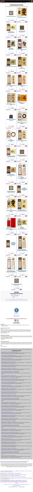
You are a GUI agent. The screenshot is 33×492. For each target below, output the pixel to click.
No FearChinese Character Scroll (22, 68)
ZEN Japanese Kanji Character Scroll (11, 66)
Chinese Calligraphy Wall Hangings (6, 481)
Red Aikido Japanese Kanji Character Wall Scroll (11, 229)
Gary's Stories (17, 476)
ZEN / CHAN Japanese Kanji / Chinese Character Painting (11, 192)
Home (6, 473)
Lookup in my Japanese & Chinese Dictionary (16, 296)
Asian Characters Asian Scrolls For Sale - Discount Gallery (9, 391)
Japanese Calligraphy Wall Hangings (16, 481)
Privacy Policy (12, 484)
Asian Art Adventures (22, 476)
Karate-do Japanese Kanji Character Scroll (11, 86)
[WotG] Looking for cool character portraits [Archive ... (9, 361)
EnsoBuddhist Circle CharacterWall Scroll (11, 140)
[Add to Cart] (15, 21)
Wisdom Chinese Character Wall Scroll (22, 50)
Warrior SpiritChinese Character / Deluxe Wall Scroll (22, 178)
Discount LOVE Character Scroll (22, 17)
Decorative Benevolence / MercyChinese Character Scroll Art (11, 156)
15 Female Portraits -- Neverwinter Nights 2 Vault (8, 355)
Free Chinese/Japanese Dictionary (27, 478)
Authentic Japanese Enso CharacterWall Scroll (22, 123)
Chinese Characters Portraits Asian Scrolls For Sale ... (8, 375)
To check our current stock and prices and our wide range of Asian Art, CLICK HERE (13, 462)
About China (12, 476)
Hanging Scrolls (24, 480)
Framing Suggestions (12, 478)
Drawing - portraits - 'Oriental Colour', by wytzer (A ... (8, 368)
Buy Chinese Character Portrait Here (6, 358)
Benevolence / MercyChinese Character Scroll (11, 32)
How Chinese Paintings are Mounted (21, 474)
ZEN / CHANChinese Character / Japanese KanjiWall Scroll (13, 243)
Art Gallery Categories (11, 473)
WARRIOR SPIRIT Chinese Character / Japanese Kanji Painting (22, 156)
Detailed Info (8, 21)
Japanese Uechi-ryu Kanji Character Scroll (22, 141)
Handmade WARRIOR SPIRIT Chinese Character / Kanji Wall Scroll (22, 250)
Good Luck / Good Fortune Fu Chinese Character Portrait (16, 284)
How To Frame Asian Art (18, 478)
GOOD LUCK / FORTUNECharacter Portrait (22, 31)
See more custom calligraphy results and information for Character (16, 299)
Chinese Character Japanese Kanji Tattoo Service (11, 120)
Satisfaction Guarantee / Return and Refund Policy (21, 484)
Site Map (16, 483)
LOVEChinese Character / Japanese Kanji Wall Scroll (11, 210)
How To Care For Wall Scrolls (5, 475)
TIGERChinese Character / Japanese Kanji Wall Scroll (24, 189)
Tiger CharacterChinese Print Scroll (11, 49)
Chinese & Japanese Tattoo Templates (14, 475)
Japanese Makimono (19, 480)
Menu (30, 1)
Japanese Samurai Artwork (8, 471)
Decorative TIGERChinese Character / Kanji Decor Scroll (11, 175)
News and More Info (23, 2)
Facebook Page (17, 315)
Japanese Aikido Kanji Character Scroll (22, 86)
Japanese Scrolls (24, 481)
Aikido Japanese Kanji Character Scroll (11, 104)
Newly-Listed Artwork (18, 473)
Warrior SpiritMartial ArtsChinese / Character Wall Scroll (22, 228)
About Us (9, 476)
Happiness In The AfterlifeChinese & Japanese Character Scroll (22, 210)
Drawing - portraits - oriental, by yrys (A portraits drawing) (9, 378)
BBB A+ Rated (16, 316)
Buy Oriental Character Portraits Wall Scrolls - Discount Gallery (10, 371)
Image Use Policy (6, 484)
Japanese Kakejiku (12, 480)
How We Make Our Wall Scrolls (10, 474)
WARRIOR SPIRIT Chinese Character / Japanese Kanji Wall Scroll (22, 271)
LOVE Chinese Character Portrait (11, 16)
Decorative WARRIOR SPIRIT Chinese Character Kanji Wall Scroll (11, 271)
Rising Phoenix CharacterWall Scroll (22, 103)
